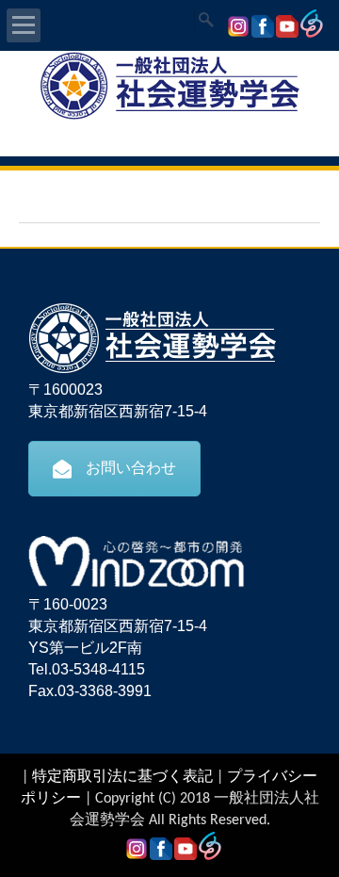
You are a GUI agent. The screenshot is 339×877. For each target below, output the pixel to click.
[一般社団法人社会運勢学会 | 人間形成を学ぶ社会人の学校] (169, 116)
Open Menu (23, 25)
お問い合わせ (131, 468)
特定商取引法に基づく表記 (122, 777)
